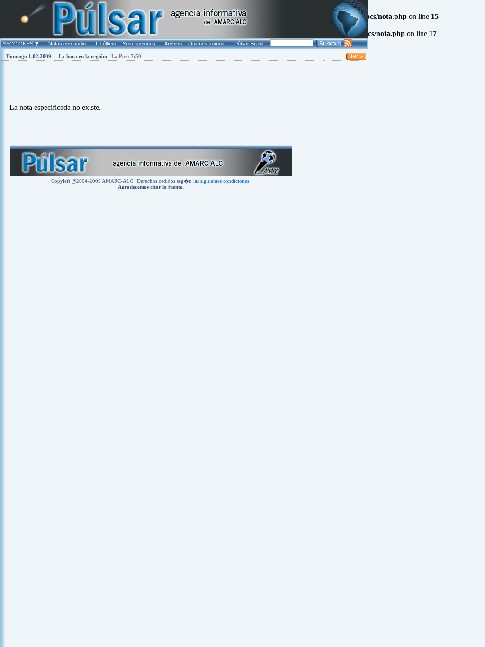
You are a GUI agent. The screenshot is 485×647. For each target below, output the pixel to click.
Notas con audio (67, 43)
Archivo (173, 43)
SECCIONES (19, 43)
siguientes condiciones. (225, 181)
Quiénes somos (206, 43)
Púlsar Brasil (248, 43)
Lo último (106, 43)
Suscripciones (139, 43)
